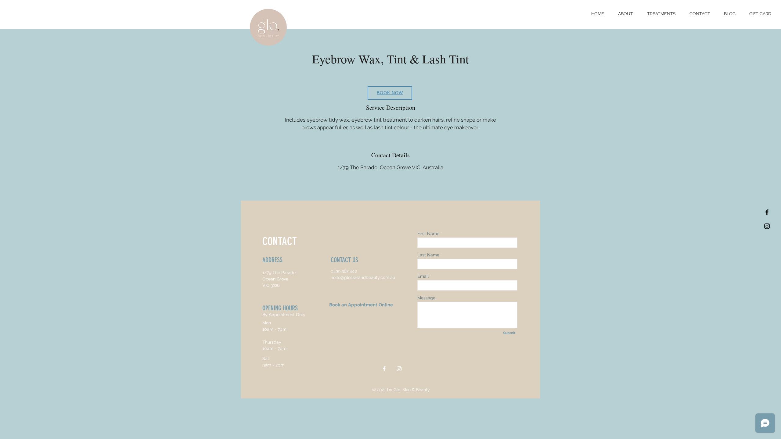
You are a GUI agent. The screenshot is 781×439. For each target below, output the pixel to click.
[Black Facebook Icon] (767, 212)
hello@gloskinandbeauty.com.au (363, 277)
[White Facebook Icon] (384, 369)
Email (423, 276)
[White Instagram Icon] (399, 369)
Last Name (428, 255)
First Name (428, 233)
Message (426, 298)
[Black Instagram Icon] (767, 226)
